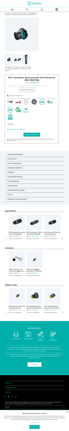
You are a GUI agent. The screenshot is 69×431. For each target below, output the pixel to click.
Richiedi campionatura (26, 89)
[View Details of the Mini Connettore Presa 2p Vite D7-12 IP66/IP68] (17, 222)
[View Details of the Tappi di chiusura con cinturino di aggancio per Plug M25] (17, 259)
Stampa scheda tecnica (32, 134)
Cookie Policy (34, 422)
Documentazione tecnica (16, 190)
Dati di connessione (14, 163)
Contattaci (34, 364)
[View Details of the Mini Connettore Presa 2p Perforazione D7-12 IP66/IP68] (52, 222)
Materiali (11, 172)
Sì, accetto (35, 427)
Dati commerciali (13, 181)
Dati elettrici (12, 159)
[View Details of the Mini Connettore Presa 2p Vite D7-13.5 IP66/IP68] (35, 222)
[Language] (56, 9)
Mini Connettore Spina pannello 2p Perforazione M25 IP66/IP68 (20, 14)
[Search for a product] (27, 9)
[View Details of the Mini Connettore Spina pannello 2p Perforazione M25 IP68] (35, 296)
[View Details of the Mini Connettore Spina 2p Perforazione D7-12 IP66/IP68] (17, 296)
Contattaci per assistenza (17, 129)
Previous (6, 238)
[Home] (34, 3)
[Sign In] (41, 9)
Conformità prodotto (15, 177)
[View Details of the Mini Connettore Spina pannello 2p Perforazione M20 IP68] (52, 296)
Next (62, 238)
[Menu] (12, 9)
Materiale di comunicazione (17, 199)
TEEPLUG (25, 13)
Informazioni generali (15, 154)
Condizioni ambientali (15, 168)
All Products (8, 13)
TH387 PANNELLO (33, 13)
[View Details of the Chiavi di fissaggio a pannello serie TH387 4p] (35, 259)
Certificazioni (12, 186)
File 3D (10, 194)
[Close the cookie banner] (67, 411)
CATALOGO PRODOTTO (17, 13)
